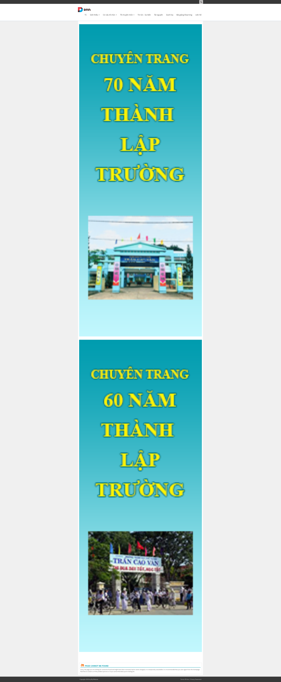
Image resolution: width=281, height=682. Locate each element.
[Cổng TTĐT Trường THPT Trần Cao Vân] (84, 9)
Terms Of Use (184, 679)
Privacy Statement (195, 679)
